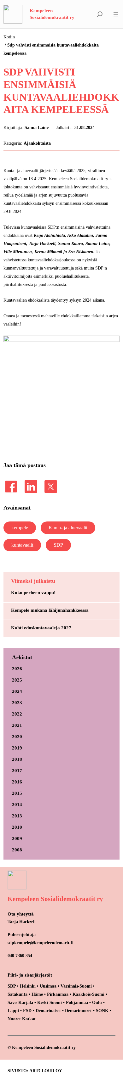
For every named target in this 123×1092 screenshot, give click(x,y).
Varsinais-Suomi (76, 986)
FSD (27, 1010)
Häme (38, 994)
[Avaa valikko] (116, 14)
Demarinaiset (48, 1010)
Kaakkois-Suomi (88, 994)
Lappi (13, 1010)
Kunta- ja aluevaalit (68, 527)
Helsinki (28, 986)
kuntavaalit (22, 545)
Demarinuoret (78, 1010)
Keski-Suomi (49, 1002)
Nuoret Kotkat (22, 1018)
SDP (58, 545)
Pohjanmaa (77, 1002)
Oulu (97, 1002)
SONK (102, 1010)
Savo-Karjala (20, 1002)
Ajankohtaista (37, 143)
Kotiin (9, 37)
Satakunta (17, 994)
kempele (19, 527)
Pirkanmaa (57, 994)
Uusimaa (48, 986)
